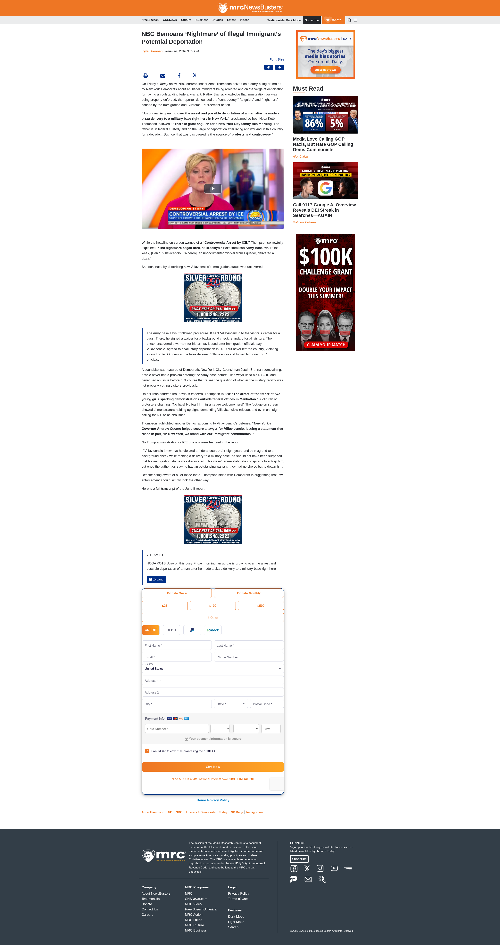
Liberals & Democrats (200, 812)
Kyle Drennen (152, 51)
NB (170, 812)
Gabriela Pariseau (304, 222)
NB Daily (237, 812)
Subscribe (312, 20)
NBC (179, 812)
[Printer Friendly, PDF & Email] (162, 76)
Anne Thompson (153, 812)
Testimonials (276, 20)
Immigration (254, 812)
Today (223, 812)
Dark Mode (293, 20)
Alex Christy (301, 156)
